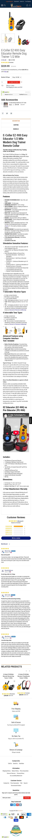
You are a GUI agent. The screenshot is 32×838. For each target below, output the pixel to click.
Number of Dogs (5, 77)
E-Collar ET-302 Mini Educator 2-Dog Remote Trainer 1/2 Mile (24, 676)
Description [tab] (16, 121)
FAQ (21, 783)
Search (25, 783)
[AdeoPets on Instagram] (20, 805)
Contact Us (22, 1)
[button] (5, 62)
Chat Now (21, 763)
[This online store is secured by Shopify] (11, 814)
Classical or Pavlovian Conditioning (17, 310)
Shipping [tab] (16, 125)
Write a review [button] (16, 538)
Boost (6, 226)
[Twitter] (6, 113)
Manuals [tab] (16, 129)
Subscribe (27, 797)
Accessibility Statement (16, 775)
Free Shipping (28, 1)
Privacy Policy (20, 773)
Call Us (10, 763)
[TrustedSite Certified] (4, 814)
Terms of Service (11, 773)
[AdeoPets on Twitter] (14, 805)
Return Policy (15, 771)
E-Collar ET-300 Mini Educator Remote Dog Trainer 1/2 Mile (8, 676)
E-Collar (3, 60)
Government (16, 1)
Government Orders (16, 785)
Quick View (5, 106)
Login (7, 1)
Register (11, 1)
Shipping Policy (7, 771)
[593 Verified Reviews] (16, 837)
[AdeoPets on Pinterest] (17, 805)
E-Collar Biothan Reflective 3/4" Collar (17, 102)
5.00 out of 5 (20, 521)
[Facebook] (2, 113)
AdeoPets (20, 810)
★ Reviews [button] (30, 420)
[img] (5, 548)
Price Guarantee (24, 771)
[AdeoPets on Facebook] (11, 805)
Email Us (15, 763)
